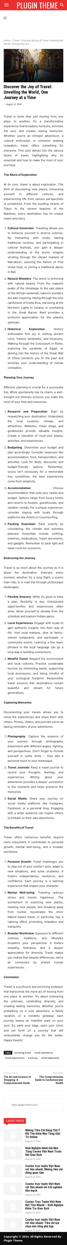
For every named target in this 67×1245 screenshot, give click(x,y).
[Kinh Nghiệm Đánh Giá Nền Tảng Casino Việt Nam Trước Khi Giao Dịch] (13, 1153)
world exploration (50, 1057)
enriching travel (23, 1052)
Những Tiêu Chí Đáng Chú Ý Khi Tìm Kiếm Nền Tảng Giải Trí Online (42, 1133)
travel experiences (14, 1057)
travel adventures (44, 1052)
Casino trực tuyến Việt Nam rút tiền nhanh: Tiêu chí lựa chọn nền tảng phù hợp (42, 1223)
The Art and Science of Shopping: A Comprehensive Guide (17, 1080)
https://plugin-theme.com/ (25, 1105)
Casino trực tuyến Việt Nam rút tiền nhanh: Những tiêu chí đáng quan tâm (44, 1169)
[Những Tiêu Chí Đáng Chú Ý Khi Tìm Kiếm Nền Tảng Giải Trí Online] (13, 1135)
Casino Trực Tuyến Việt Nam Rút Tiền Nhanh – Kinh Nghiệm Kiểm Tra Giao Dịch (44, 1205)
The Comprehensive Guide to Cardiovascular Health (49, 1080)
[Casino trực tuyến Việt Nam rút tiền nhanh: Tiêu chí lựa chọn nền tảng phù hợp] (13, 1224)
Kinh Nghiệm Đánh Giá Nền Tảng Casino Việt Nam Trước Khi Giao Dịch (43, 1151)
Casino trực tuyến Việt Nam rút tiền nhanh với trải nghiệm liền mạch (43, 1187)
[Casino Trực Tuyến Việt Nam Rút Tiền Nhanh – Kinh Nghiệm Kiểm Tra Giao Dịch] (13, 1206)
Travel (16, 40)
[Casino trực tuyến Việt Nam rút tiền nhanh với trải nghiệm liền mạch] (13, 1188)
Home (7, 40)
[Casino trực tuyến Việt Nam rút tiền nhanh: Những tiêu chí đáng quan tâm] (13, 1170)
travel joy (33, 1057)
